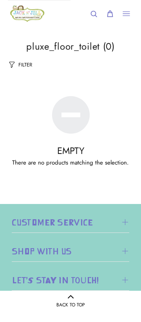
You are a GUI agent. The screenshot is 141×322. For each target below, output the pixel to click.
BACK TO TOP (70, 304)
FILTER (25, 64)
